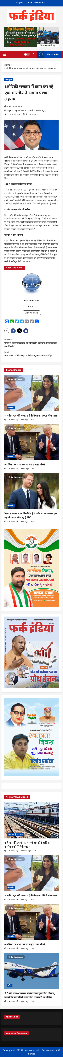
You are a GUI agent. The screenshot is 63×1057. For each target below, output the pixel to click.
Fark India (11, 419)
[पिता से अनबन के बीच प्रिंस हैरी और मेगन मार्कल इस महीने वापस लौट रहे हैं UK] (31, 491)
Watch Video (53, 54)
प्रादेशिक (20, 834)
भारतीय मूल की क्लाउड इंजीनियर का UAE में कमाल (30, 415)
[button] (4, 54)
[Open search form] (34, 54)
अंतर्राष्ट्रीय (8, 79)
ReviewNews (48, 1050)
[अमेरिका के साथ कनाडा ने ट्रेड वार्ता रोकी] (31, 442)
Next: (28, 354)
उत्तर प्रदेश (10, 834)
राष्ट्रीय (9, 985)
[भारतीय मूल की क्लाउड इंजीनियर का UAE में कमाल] (31, 393)
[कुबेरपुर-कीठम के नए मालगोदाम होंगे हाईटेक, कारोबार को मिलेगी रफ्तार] (31, 820)
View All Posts (31, 312)
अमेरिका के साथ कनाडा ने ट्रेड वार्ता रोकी (24, 464)
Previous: (30, 343)
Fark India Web (14, 106)
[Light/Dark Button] (27, 54)
